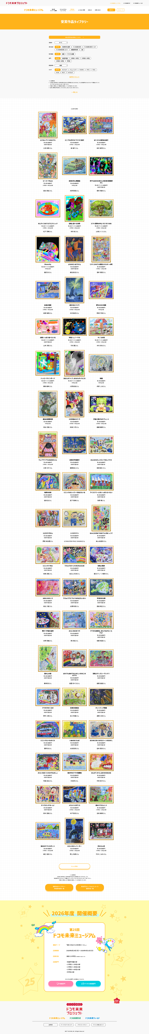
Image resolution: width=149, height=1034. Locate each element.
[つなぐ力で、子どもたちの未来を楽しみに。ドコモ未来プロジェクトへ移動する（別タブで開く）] (74, 1008)
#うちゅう (70, 72)
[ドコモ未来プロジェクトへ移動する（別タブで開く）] (16, 3)
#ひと (94, 69)
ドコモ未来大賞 (77, 47)
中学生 (68, 61)
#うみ (57, 72)
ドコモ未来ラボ (126, 3)
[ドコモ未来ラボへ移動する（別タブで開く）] (75, 1018)
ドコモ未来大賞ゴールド (90, 47)
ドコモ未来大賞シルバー (62, 49)
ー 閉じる (74, 92)
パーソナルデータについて (66, 1024)
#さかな (82, 69)
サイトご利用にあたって (98, 1024)
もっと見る (74, 866)
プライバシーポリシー (82, 1024)
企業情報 (50, 1024)
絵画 (63, 54)
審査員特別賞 (74, 49)
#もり (63, 72)
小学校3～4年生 (86, 58)
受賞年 (50, 42)
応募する (111, 10)
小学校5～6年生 (60, 61)
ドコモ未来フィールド (138, 3)
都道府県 (51, 65)
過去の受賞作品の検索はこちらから (73, 37)
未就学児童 (65, 58)
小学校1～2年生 (75, 58)
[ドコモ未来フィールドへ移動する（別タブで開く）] (93, 1018)
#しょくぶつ (73, 69)
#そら (88, 69)
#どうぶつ (64, 69)
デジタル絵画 (70, 54)
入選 (82, 49)
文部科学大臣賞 (66, 47)
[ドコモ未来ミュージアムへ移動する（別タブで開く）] (57, 1018)
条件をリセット (74, 77)
